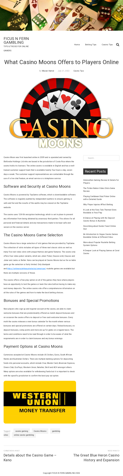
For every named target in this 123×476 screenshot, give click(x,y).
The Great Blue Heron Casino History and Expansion (96, 457)
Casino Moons (40, 431)
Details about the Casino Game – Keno (30, 457)
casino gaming (21, 431)
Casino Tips (107, 44)
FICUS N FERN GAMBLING (16, 40)
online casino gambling (24, 435)
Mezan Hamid (48, 71)
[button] (117, 44)
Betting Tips (90, 44)
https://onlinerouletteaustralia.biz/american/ (26, 268)
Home (77, 44)
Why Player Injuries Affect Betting (98, 204)
